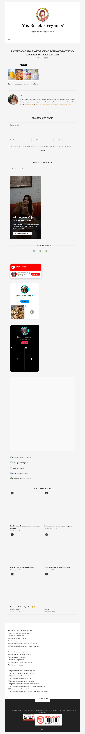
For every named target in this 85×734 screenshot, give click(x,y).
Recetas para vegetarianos (17, 641)
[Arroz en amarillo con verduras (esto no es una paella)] (59, 589)
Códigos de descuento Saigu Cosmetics (21, 673)
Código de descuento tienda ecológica (21, 681)
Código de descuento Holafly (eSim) (20, 678)
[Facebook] (62, 40)
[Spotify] (70, 40)
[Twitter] (64, 40)
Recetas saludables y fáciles (17, 638)
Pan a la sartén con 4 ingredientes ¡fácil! (57, 567)
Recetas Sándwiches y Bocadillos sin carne (22, 643)
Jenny (22, 95)
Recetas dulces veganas (16, 657)
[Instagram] (66, 40)
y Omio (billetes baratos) (31, 684)
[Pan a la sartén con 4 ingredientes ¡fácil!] (59, 549)
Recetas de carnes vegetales (18, 652)
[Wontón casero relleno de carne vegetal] (25, 549)
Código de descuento (15, 684)
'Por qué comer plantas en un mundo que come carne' (53, 104)
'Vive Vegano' (28, 104)
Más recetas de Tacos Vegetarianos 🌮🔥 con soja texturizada (24, 608)
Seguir (25, 343)
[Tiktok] (72, 40)
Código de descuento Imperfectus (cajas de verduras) (26, 686)
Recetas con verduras (15, 665)
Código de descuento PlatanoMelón (20, 676)
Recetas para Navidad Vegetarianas (20, 662)
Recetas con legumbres (16, 660)
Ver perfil (25, 301)
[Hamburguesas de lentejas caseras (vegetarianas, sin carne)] (25, 508)
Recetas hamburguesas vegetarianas (20, 630)
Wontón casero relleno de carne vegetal (22, 567)
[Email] (68, 40)
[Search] (76, 40)
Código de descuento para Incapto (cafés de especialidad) (28, 691)
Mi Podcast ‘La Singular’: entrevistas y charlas (23, 646)
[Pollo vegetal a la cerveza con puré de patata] (59, 508)
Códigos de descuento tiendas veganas (21, 670)
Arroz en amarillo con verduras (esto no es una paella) (59, 608)
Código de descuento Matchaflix (19, 689)
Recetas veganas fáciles (16, 636)
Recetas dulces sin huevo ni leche (19, 654)
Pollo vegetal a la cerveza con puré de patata (58, 526)
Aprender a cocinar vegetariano (18, 633)
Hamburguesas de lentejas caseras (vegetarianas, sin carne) (25, 527)
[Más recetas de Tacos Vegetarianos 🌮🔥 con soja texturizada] (25, 589)
